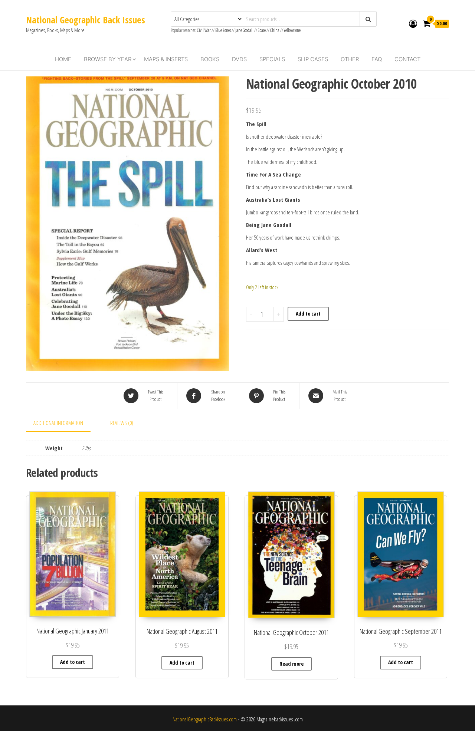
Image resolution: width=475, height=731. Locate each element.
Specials (272, 59)
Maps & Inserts (166, 59)
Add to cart (308, 313)
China (274, 30)
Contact (407, 59)
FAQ (376, 59)
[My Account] (413, 23)
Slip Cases (313, 59)
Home (63, 59)
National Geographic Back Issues (85, 19)
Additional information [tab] (58, 423)
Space (262, 30)
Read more (291, 663)
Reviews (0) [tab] (121, 423)
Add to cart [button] (72, 661)
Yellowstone (292, 30)
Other (350, 59)
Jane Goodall (244, 30)
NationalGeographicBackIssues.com (205, 719)
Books (209, 59)
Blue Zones (223, 30)
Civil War (204, 30)
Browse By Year (107, 59)
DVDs (239, 59)
